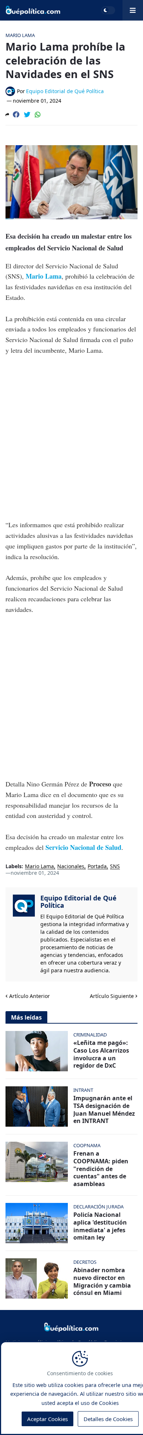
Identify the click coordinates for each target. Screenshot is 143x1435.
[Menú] (132, 10)
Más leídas (26, 1017)
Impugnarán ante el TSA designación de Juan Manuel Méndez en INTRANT (104, 1109)
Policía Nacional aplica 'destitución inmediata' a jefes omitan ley (100, 1226)
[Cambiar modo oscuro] (108, 10)
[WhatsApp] (38, 114)
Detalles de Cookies (108, 1419)
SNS (115, 866)
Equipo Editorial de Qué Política (78, 901)
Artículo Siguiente (112, 995)
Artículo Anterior (29, 995)
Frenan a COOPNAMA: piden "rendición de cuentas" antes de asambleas (100, 1169)
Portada (97, 866)
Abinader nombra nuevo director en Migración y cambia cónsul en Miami (102, 1281)
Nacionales (70, 866)
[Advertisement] (71, 437)
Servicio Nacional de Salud (83, 847)
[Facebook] (16, 114)
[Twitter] (27, 114)
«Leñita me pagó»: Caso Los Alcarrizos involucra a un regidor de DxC (101, 1054)
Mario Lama (44, 276)
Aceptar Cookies (47, 1419)
